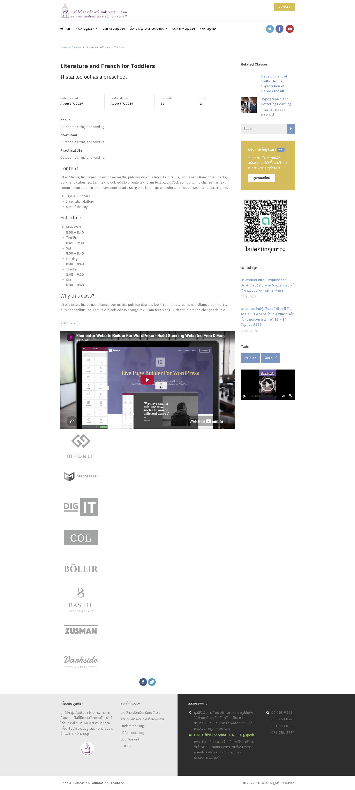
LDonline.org (130, 739)
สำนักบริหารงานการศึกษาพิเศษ (142, 719)
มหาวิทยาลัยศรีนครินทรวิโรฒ (140, 713)
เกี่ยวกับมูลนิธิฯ (84, 28)
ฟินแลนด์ (270, 358)
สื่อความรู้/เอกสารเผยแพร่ (147, 28)
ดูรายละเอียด (261, 178)
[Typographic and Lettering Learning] (249, 105)
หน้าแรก (65, 28)
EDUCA (126, 746)
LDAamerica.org (132, 733)
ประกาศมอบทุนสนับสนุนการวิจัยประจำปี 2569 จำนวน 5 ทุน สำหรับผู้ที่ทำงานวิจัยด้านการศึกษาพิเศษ (267, 285)
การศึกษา (250, 358)
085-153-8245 (283, 719)
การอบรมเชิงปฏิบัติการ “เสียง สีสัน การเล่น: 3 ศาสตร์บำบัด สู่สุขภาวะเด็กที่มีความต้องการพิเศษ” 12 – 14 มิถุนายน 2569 (267, 317)
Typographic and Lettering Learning (276, 102)
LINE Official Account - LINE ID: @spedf (224, 735)
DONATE (284, 7)
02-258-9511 (282, 713)
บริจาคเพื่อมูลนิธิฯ (183, 28)
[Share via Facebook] (143, 682)
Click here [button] (67, 323)
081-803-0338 (283, 726)
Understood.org (132, 726)
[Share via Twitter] (152, 682)
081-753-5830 (283, 733)
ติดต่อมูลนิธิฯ (208, 28)
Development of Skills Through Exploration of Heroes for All (274, 84)
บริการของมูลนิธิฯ (114, 28)
